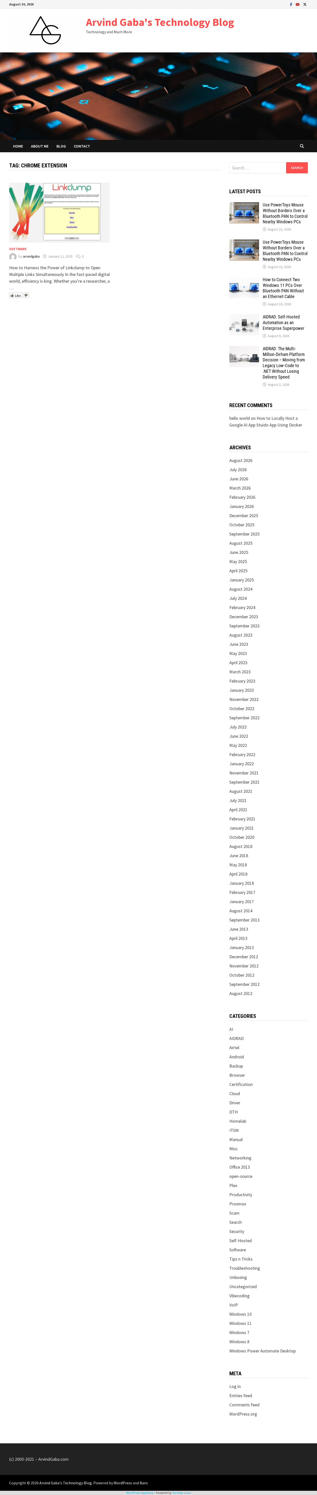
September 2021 (244, 782)
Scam (234, 1213)
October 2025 (241, 525)
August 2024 (240, 589)
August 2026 (240, 460)
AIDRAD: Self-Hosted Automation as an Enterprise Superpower (283, 322)
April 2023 (238, 662)
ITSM (234, 1130)
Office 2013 (239, 1167)
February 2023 (242, 681)
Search (235, 1222)
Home (18, 146)
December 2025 (243, 515)
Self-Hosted (240, 1240)
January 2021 (241, 828)
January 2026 (241, 506)
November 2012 (244, 966)
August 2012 (240, 993)
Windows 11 (240, 1323)
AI (231, 1029)
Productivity (240, 1194)
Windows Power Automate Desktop (262, 1351)
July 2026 (238, 469)
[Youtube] (298, 4)
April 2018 (238, 874)
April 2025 (238, 571)
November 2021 (244, 773)
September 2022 (244, 718)
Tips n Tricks (241, 1259)
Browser (237, 1075)
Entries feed (240, 1395)
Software (17, 249)
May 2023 (238, 653)
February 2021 (242, 819)
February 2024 (242, 607)
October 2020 (241, 837)
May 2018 (238, 865)
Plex (233, 1185)
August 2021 (240, 791)
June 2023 (238, 644)
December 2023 (243, 616)
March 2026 (240, 488)
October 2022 (241, 708)
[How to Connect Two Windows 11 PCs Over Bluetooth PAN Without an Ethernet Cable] (244, 280)
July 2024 (238, 598)
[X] (305, 4)
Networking (240, 1158)
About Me (40, 146)
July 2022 (238, 727)
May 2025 (238, 561)
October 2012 (241, 975)
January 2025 (241, 580)
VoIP (233, 1305)
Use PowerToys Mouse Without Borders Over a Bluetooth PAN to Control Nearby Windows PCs (285, 213)
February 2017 (242, 892)
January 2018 (241, 883)
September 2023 (244, 626)
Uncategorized (243, 1286)
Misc (233, 1148)
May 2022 (238, 745)
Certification (241, 1084)
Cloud (234, 1093)
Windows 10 (240, 1314)
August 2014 (240, 911)
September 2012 (244, 984)
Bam (144, 1482)
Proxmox (237, 1204)
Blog (61, 146)
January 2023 (241, 690)
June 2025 (238, 552)
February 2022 (242, 754)
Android (236, 1057)
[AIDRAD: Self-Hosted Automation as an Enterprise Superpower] (244, 317)
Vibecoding (239, 1296)
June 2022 (238, 736)
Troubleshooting (244, 1268)
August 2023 (240, 635)
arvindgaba (31, 256)
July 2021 (238, 800)
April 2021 (238, 809)
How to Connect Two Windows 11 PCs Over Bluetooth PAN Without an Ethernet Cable (283, 288)
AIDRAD (236, 1038)
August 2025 (240, 543)
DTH (233, 1112)
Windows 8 (239, 1341)
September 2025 (244, 534)
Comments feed (244, 1405)
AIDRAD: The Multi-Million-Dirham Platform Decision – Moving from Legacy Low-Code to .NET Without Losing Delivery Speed (284, 363)
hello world (239, 418)
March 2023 (240, 672)
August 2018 (240, 846)
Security (236, 1231)
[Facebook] (291, 4)
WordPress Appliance (140, 1493)
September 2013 (244, 920)
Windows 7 (239, 1332)
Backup (236, 1066)
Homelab (237, 1121)
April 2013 (238, 938)
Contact (82, 146)
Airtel (234, 1047)
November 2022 (244, 699)
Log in (235, 1386)
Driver (234, 1103)
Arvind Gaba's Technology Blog (160, 22)
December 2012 (243, 956)
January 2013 (241, 947)
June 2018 (238, 855)
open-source (240, 1176)
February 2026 (242, 497)
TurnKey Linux (181, 1493)
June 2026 (238, 479)
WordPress (123, 1482)
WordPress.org (243, 1414)
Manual (236, 1139)
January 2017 (241, 901)
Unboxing (238, 1277)
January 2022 (241, 764)
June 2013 (238, 929)
